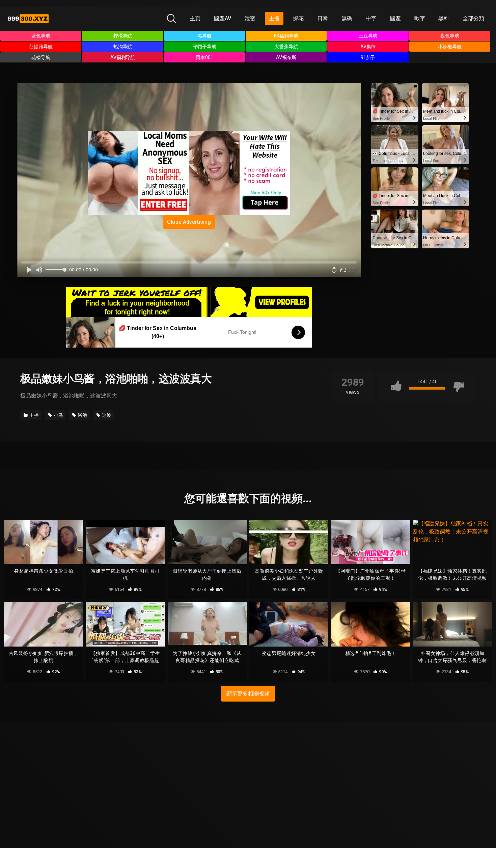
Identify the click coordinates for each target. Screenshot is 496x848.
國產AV (222, 18)
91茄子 (368, 57)
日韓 (322, 18)
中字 (371, 18)
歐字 (419, 18)
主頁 (195, 18)
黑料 (443, 18)
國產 (395, 18)
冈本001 (204, 57)
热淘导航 (122, 46)
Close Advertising (189, 222)
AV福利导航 (122, 57)
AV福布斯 (286, 57)
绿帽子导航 (204, 46)
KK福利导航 (286, 35)
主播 (274, 18)
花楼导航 (40, 57)
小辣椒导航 (450, 46)
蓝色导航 (40, 35)
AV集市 (368, 46)
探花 (298, 18)
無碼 (346, 18)
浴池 (82, 415)
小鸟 (58, 415)
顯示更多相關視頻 (247, 693)
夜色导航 (449, 35)
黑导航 (204, 35)
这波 (106, 415)
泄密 (250, 18)
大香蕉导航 (286, 46)
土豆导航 (368, 35)
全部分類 (473, 18)
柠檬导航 (122, 35)
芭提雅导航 (41, 46)
